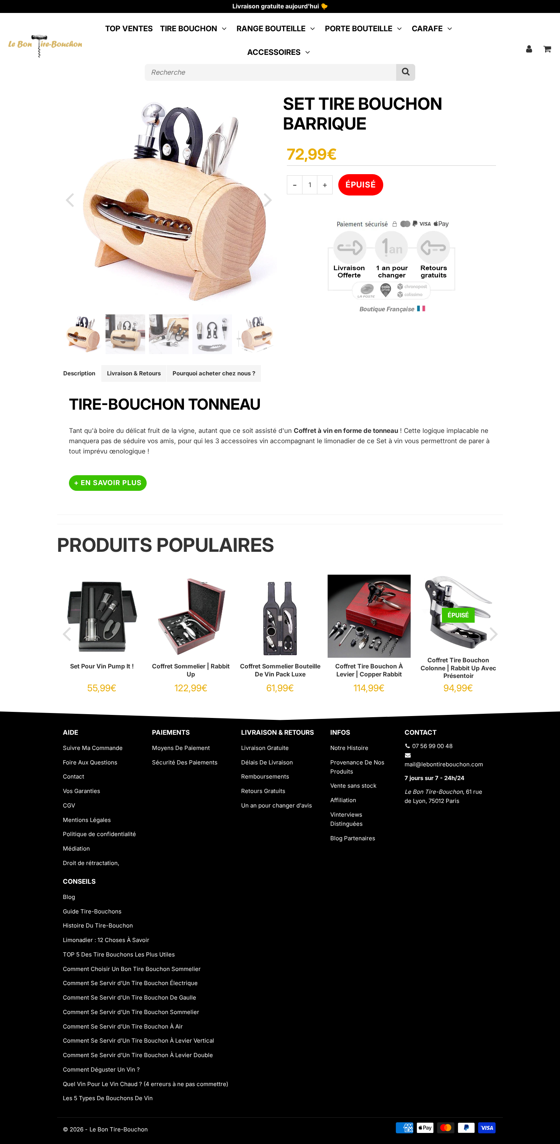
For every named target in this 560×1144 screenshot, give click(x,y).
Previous (69, 199)
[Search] (405, 72)
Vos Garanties (81, 791)
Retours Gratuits (263, 791)
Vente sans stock (353, 785)
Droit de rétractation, (91, 863)
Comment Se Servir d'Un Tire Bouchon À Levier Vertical (138, 1040)
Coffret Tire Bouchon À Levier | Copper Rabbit (369, 670)
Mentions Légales (87, 820)
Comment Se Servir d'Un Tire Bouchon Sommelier (131, 1012)
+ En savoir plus (108, 483)
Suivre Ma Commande (93, 747)
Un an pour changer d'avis (276, 805)
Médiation (76, 848)
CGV (69, 805)
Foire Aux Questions (90, 762)
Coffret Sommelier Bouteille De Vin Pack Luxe (280, 670)
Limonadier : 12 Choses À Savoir (106, 940)
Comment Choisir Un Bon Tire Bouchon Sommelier (132, 969)
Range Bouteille (271, 28)
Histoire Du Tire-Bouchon (98, 925)
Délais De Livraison (267, 762)
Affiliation (343, 800)
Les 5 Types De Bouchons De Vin (108, 1098)
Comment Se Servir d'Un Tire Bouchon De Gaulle (129, 997)
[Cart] (547, 49)
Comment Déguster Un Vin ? (101, 1069)
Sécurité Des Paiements (185, 762)
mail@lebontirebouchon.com (444, 764)
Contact (73, 776)
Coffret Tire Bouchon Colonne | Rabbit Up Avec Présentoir (458, 667)
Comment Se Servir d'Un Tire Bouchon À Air (123, 1026)
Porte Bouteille (358, 28)
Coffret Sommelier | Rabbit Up (191, 670)
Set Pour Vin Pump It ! (102, 666)
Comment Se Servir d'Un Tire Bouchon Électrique (130, 983)
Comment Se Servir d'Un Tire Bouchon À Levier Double (138, 1055)
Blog (69, 896)
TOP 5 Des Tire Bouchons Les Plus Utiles (119, 954)
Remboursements (265, 776)
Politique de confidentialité (99, 834)
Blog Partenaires (352, 838)
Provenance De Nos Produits (357, 767)
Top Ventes (129, 28)
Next (268, 199)
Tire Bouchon (188, 28)
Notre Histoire (349, 747)
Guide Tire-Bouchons (92, 911)
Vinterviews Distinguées (346, 819)
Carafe (427, 28)
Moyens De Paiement (181, 747)
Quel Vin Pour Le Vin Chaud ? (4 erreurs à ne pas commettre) (145, 1084)
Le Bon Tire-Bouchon (119, 1129)
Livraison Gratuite (265, 747)
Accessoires (274, 52)
